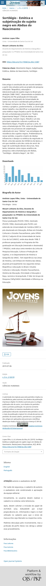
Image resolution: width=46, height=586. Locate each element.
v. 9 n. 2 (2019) (23, 8)
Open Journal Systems (13, 561)
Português (8, 470)
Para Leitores (8, 543)
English (7, 467)
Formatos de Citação (11, 452)
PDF (7, 354)
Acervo (11, 8)
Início (4, 8)
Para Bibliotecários (10, 551)
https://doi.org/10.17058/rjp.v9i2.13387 (23, 62)
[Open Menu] (2, 2)
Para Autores (8, 547)
